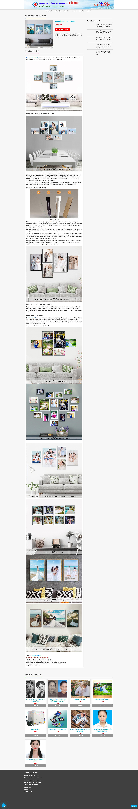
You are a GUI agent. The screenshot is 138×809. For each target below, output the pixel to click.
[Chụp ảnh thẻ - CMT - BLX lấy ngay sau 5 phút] (102, 719)
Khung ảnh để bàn (36, 655)
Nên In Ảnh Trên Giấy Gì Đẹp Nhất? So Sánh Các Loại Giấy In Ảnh (104, 52)
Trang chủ (49, 11)
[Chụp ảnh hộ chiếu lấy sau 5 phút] (35, 749)
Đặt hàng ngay (63, 29)
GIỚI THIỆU (57, 11)
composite (52, 222)
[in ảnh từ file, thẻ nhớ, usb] (57, 719)
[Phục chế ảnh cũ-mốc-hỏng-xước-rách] (35, 689)
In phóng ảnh (35, 729)
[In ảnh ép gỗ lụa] (80, 689)
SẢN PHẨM (66, 11)
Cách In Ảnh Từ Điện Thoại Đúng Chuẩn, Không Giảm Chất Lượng (104, 33)
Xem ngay (35, 705)
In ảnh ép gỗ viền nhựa (102, 699)
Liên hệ (88, 11)
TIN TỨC (81, 11)
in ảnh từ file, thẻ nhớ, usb (57, 729)
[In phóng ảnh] (35, 719)
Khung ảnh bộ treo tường (32, 57)
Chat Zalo (134, 806)
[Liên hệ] (4, 805)
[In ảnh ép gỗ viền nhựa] (102, 689)
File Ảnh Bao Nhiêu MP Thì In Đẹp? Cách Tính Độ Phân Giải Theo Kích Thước (103, 46)
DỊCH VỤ (74, 11)
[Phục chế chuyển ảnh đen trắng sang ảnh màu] (57, 689)
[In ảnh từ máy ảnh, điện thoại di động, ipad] (80, 719)
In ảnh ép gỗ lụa (80, 699)
